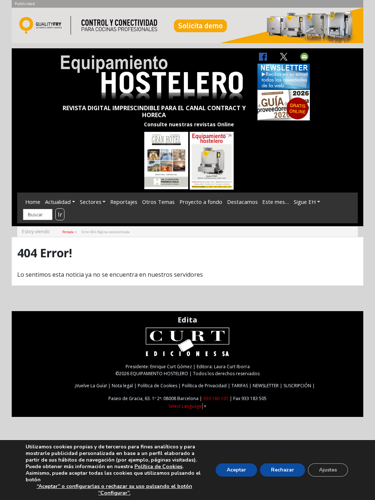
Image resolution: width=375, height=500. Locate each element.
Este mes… (275, 201)
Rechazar (282, 469)
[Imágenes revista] (187, 27)
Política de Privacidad (204, 386)
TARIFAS (239, 386)
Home (32, 201)
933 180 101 (216, 398)
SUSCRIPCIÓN (297, 386)
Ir (60, 214)
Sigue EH (305, 201)
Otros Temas (158, 201)
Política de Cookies (157, 386)
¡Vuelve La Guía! (91, 386)
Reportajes (123, 201)
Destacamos (242, 201)
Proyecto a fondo (200, 201)
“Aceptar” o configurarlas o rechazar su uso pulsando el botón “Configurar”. (114, 489)
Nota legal (122, 386)
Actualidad (58, 201)
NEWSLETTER (266, 386)
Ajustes (328, 469)
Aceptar (236, 469)
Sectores (90, 201)
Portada (68, 232)
